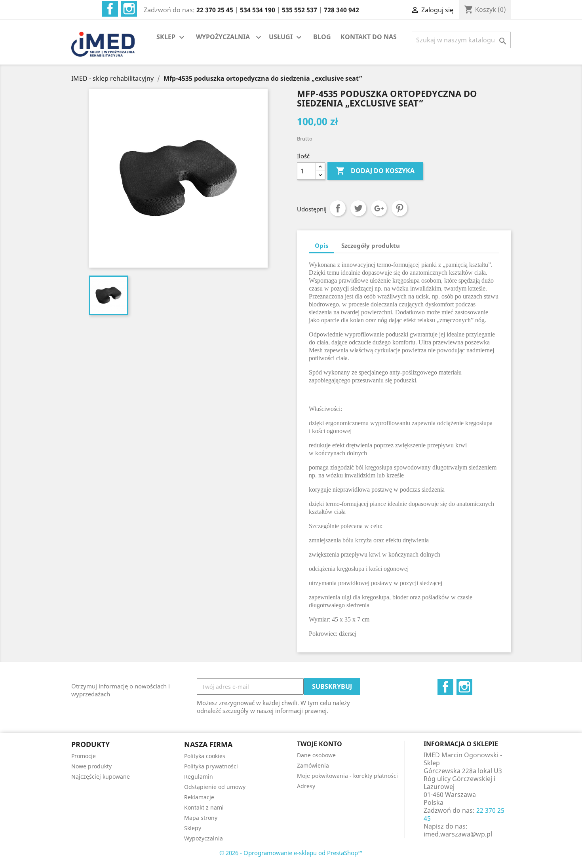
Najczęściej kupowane (100, 776)
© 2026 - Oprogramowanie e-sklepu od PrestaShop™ (291, 853)
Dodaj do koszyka (375, 170)
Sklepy (192, 828)
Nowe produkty (91, 766)
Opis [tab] (321, 245)
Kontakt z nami (204, 807)
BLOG (322, 36)
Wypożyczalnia (203, 838)
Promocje (83, 756)
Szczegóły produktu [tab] (370, 245)
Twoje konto (319, 743)
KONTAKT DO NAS (368, 36)
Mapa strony (200, 817)
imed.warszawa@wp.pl (458, 834)
